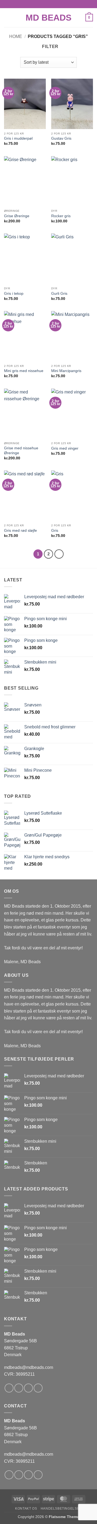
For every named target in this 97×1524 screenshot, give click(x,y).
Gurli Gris (59, 294)
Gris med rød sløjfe (20, 531)
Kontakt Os (26, 1508)
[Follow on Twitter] (28, 1388)
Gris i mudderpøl (18, 138)
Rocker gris (61, 216)
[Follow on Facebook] (9, 1388)
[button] (7, 17)
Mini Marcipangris (66, 371)
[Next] (59, 554)
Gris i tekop (13, 294)
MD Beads (48, 17)
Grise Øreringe (16, 216)
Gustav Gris (61, 138)
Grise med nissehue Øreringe (21, 450)
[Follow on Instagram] (18, 1388)
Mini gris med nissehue (23, 371)
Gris (54, 531)
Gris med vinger (64, 448)
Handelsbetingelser (61, 1508)
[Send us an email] (38, 1388)
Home (15, 36)
